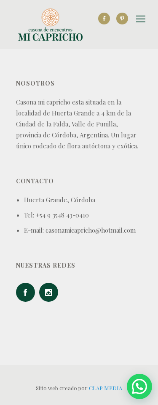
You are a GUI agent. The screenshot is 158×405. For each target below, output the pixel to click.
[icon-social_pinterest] (122, 18)
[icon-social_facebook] (106, 18)
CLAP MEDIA (105, 388)
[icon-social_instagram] (50, 292)
